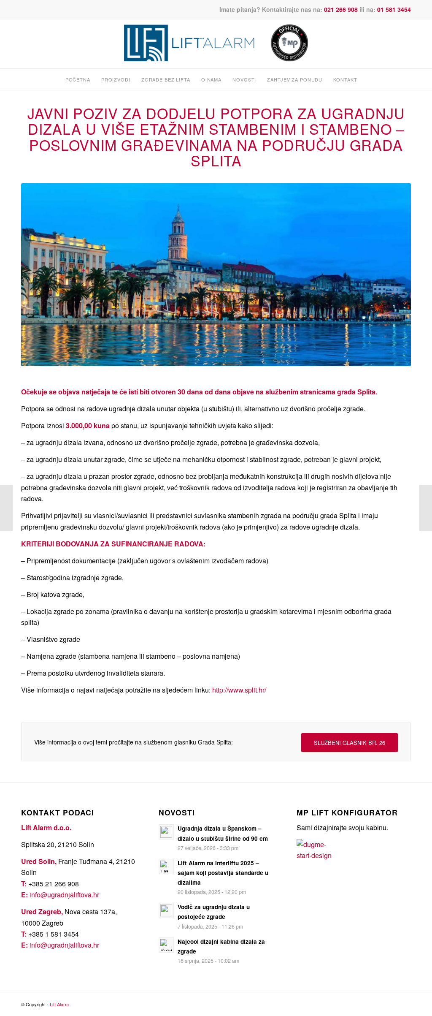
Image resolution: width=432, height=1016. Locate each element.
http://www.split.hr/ (239, 690)
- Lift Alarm (58, 1004)
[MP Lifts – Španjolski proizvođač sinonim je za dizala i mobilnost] (425, 508)
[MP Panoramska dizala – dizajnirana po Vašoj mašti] (6, 508)
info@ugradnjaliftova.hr (64, 894)
